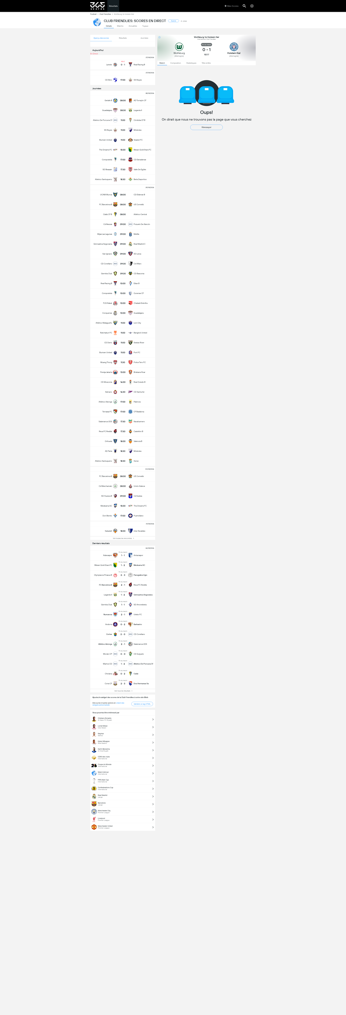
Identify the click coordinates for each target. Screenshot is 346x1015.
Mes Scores (232, 6)
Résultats (113, 6)
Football (93, 14)
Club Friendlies (105, 14)
